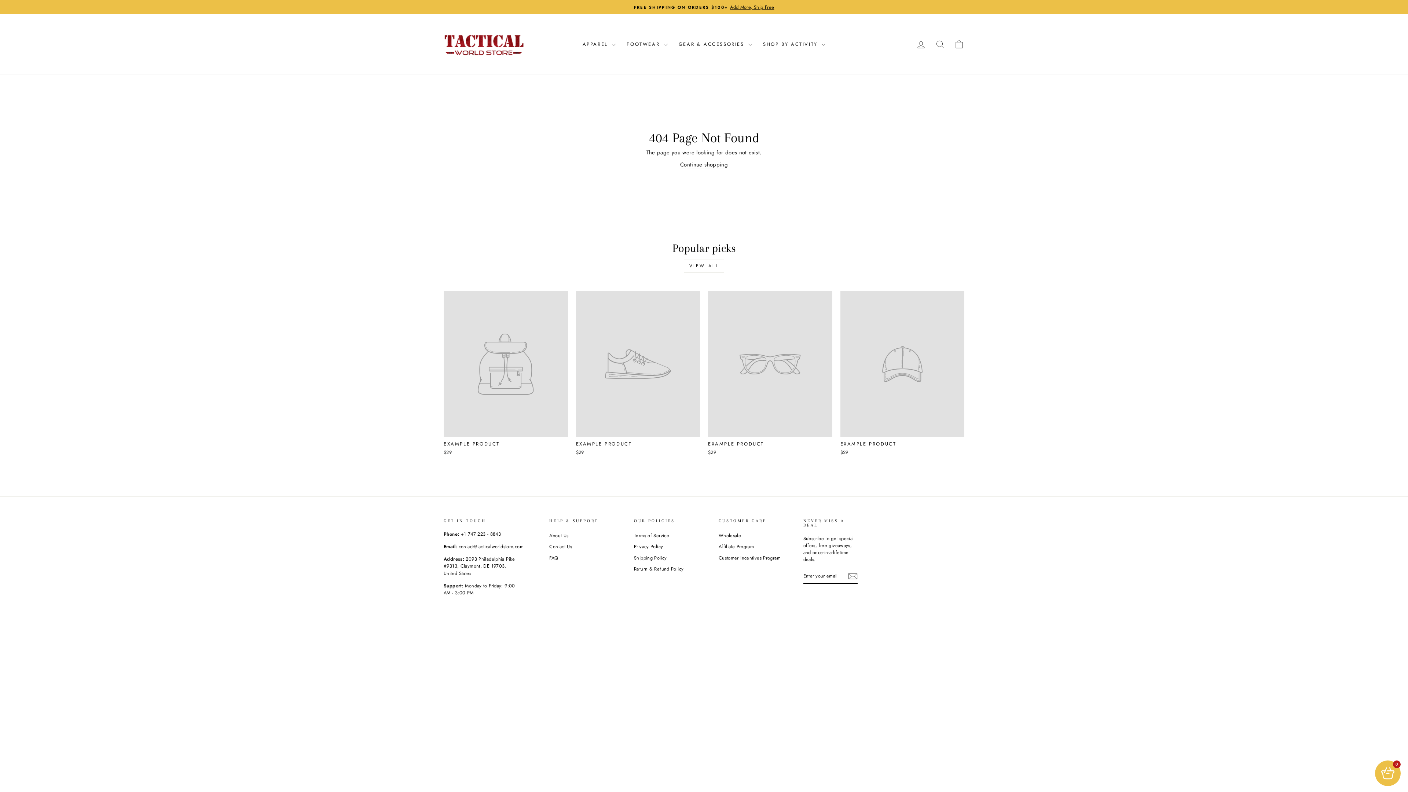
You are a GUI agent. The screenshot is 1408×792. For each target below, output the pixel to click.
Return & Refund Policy (658, 568)
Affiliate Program (736, 546)
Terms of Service (651, 535)
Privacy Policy (648, 546)
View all (704, 266)
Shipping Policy (650, 557)
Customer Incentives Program (750, 557)
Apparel (596, 44)
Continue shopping (704, 165)
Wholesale (730, 535)
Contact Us (560, 546)
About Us (558, 535)
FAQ (553, 557)
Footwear (644, 44)
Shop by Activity (791, 44)
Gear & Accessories (713, 44)
